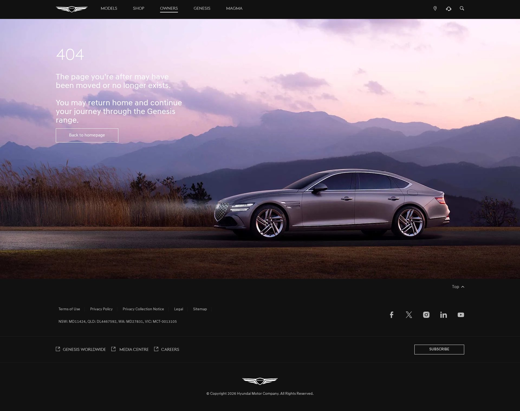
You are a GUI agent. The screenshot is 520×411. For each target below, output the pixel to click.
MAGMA (234, 8)
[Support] (448, 10)
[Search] (462, 8)
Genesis (202, 8)
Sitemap (200, 309)
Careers (170, 350)
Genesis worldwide (84, 350)
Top (455, 287)
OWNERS (169, 8)
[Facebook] (391, 316)
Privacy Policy (101, 309)
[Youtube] (461, 316)
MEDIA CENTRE (133, 350)
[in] (443, 316)
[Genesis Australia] (72, 9)
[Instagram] (426, 316)
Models (109, 8)
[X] (409, 316)
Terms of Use (69, 309)
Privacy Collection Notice (143, 309)
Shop (138, 8)
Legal (178, 309)
